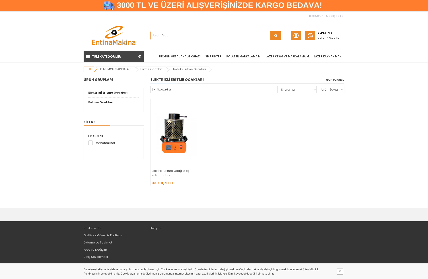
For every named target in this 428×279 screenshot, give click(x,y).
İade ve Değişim (95, 250)
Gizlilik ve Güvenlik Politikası (103, 235)
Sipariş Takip (334, 16)
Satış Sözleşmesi (96, 257)
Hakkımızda (92, 228)
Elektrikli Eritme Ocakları (189, 69)
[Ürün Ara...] (276, 35)
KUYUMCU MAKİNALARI (115, 69)
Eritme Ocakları (151, 69)
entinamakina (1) (107, 143)
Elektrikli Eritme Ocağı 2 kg (170, 171)
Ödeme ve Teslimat (98, 242)
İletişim (155, 228)
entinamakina (161, 175)
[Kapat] (340, 271)
